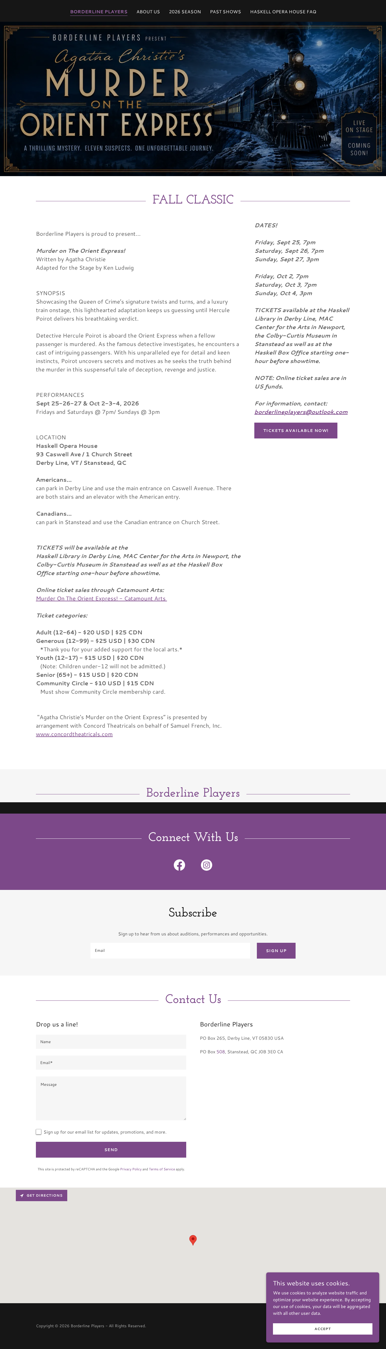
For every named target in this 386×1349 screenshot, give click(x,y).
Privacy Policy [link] (131, 1169)
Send (111, 1150)
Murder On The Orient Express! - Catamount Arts (101, 598)
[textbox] (170, 951)
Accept (323, 1328)
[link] (179, 866)
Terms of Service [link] (162, 1169)
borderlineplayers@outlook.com (301, 412)
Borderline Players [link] (98, 11)
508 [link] (220, 1051)
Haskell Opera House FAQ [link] (283, 11)
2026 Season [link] (185, 11)
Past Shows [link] (225, 11)
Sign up (276, 951)
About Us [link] (148, 11)
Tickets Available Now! (295, 430)
